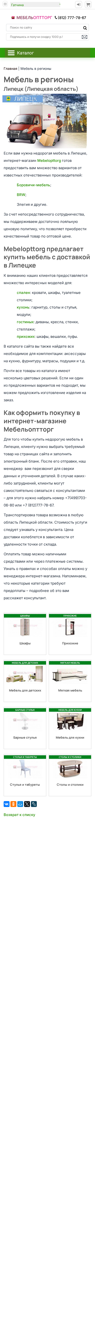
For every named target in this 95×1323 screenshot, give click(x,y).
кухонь (23, 307)
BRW (21, 194)
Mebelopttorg (49, 160)
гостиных (25, 322)
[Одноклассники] (13, 804)
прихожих (26, 336)
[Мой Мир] (20, 804)
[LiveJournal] (34, 804)
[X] (27, 804)
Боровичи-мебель (33, 185)
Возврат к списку (19, 814)
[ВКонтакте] (7, 804)
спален (23, 292)
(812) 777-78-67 (72, 17)
